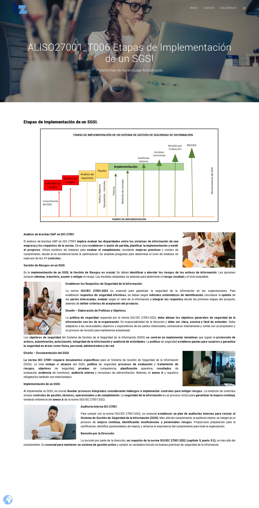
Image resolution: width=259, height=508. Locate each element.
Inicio (194, 8)
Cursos (209, 8)
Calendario (228, 8)
